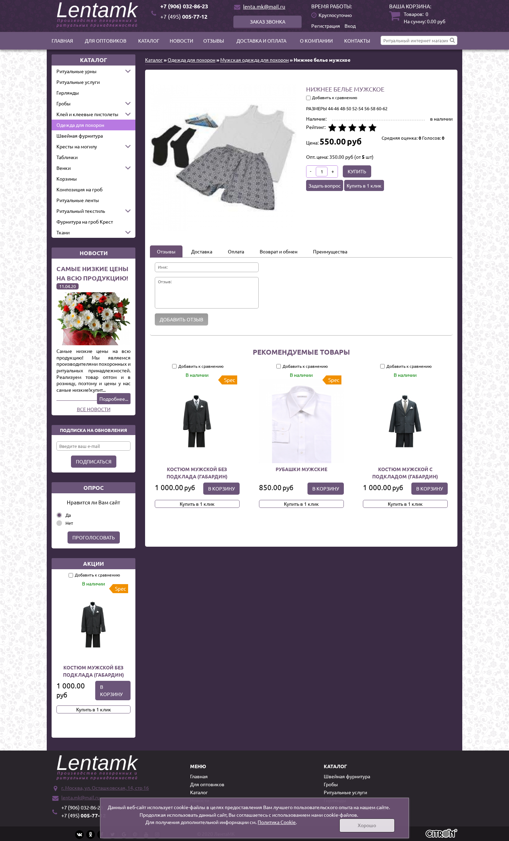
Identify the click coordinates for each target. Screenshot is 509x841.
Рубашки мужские (301, 469)
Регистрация (325, 26)
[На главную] (99, 14)
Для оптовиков (105, 40)
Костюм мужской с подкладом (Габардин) (405, 472)
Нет (69, 523)
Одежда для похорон (80, 125)
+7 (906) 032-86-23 (184, 6)
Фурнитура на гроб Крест (84, 221)
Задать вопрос (325, 185)
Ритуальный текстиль (80, 211)
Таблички (67, 157)
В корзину (111, 690)
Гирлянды (67, 92)
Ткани (63, 232)
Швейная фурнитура (79, 135)
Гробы (63, 103)
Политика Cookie (277, 822)
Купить (357, 171)
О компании (316, 40)
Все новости (93, 409)
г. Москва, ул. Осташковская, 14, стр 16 (105, 787)
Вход (350, 26)
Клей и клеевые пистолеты (87, 114)
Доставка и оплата (261, 40)
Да (68, 515)
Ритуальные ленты (77, 200)
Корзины (66, 178)
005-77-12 (183, 16)
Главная (62, 40)
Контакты (357, 40)
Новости (181, 40)
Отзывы (213, 40)
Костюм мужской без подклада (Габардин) (93, 671)
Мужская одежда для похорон (254, 60)
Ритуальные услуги (78, 82)
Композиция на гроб (79, 189)
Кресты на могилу (76, 146)
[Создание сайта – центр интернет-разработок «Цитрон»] (441, 834)
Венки (63, 168)
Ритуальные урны (76, 71)
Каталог (148, 40)
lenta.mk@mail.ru (264, 6)
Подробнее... (113, 399)
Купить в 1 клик (93, 709)
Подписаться (93, 461)
